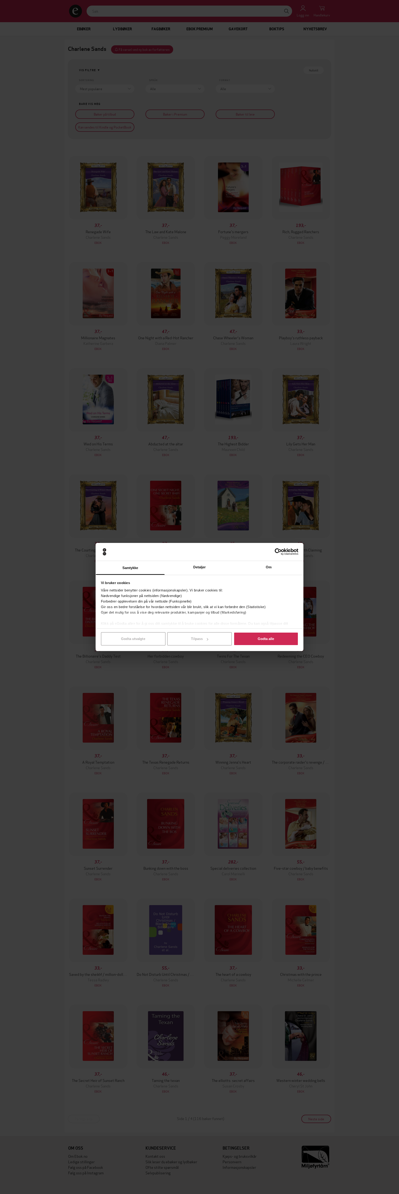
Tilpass (197, 639)
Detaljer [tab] (199, 567)
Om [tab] (269, 567)
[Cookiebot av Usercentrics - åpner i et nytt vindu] (278, 551)
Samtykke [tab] (130, 568)
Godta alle (266, 639)
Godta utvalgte (133, 639)
